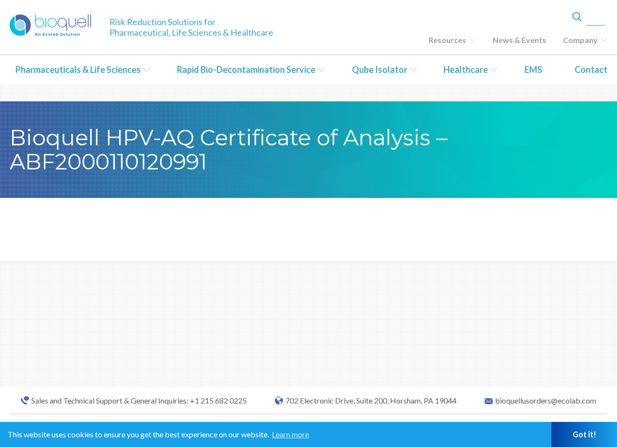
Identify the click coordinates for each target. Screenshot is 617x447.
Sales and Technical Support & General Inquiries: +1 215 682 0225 (139, 400)
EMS (533, 69)
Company (580, 39)
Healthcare (465, 69)
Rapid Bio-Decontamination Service (246, 69)
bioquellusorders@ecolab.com (545, 400)
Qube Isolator (379, 69)
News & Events (519, 39)
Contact (591, 69)
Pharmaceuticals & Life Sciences (78, 69)
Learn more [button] (290, 434)
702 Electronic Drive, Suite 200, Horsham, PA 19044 (370, 400)
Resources (447, 39)
